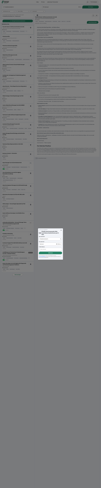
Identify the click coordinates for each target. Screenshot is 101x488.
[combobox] (50, 239)
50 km (59, 244)
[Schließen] (61, 230)
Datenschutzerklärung (42, 256)
